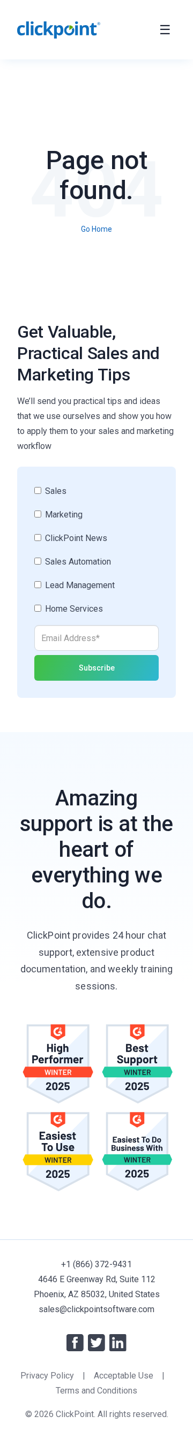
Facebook (75, 1342)
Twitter (96, 1342)
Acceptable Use (123, 1376)
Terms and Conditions (96, 1390)
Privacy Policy (47, 1376)
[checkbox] (96, 554)
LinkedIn (118, 1342)
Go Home (97, 229)
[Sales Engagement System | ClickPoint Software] (58, 30)
